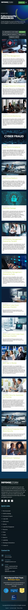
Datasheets (22, 32)
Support (7, 608)
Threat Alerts (21, 34)
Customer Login (13, 608)
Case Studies (15, 32)
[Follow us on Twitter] (6, 501)
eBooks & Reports (12, 34)
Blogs (4, 34)
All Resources (6, 32)
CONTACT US (21, 2)
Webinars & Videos (14, 37)
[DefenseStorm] (7, 2)
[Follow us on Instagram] (12, 501)
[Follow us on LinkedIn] (2, 501)
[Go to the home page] (9, 482)
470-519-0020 (8, 557)
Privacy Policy (20, 608)
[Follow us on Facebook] (9, 501)
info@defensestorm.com (10, 561)
